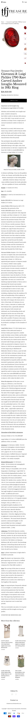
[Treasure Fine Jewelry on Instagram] (16, 694)
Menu (4, 2)
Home (2, 22)
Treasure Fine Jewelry (15, 708)
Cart (25, 2)
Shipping (3, 95)
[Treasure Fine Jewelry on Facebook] (12, 694)
